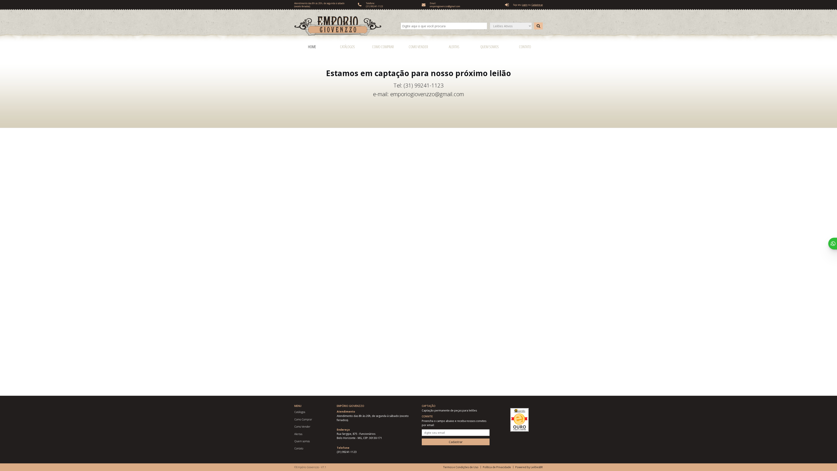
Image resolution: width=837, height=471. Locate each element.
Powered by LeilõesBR (529, 467)
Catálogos (347, 46)
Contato (525, 46)
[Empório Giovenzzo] (344, 26)
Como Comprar (383, 46)
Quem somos (489, 46)
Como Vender (418, 46)
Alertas (454, 46)
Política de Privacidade (497, 467)
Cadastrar (456, 442)
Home (312, 46)
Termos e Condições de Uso (460, 467)
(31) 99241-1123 (374, 6)
